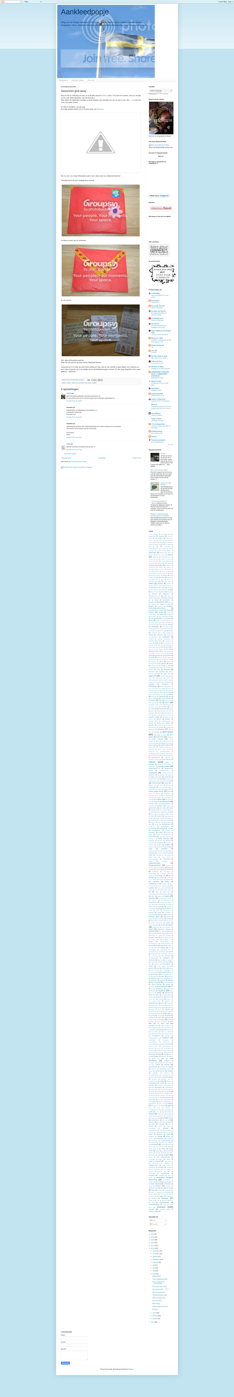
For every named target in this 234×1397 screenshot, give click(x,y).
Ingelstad (156, 801)
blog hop (170, 602)
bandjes (168, 583)
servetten (151, 1048)
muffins (168, 922)
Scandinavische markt (159, 1295)
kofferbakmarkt (161, 847)
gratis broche (167, 743)
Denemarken (152, 659)
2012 (156, 542)
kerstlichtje (162, 828)
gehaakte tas (167, 717)
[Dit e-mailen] (92, 380)
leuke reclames (162, 886)
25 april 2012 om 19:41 (74, 437)
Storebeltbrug (153, 1083)
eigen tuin (75, 383)
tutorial (162, 1118)
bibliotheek (166, 594)
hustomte (151, 797)
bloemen (162, 602)
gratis (159, 743)
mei (154, 1271)
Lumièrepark (169, 898)
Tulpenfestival (167, 1114)
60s (150, 546)
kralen (150, 861)
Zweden (161, 1207)
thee (150, 1101)
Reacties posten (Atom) (79, 461)
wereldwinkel (166, 1180)
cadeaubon (161, 624)
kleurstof (160, 840)
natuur (151, 929)
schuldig (160, 1044)
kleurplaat (151, 840)
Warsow (151, 1171)
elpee (163, 680)
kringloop (164, 861)
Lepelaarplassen (153, 883)
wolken (153, 1190)
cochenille (154, 633)
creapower (165, 637)
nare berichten (166, 927)
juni (154, 1268)
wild (172, 1182)
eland (168, 678)
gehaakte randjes (154, 717)
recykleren (152, 1017)
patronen (162, 980)
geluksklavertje (166, 721)
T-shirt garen (154, 1089)
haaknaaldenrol (168, 755)
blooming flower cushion (156, 610)
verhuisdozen (160, 1138)
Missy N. (154, 404)
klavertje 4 (152, 838)
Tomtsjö (168, 1107)
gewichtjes (152, 729)
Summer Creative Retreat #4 (159, 334)
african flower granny (164, 550)
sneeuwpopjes (153, 1067)
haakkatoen (162, 753)
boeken (151, 612)
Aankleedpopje (85, 12)
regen (159, 1017)
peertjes (170, 982)
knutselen (151, 847)
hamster (168, 764)
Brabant (168, 618)
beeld (169, 587)
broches (171, 620)
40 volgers (160, 544)
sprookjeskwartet (153, 1075)
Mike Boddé (158, 918)
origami (151, 966)
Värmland (159, 1134)
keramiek (168, 822)
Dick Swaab (169, 659)
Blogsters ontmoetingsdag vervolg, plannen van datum (160, 515)
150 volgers (159, 538)
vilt (157, 1148)
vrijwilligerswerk (153, 1165)
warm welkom (167, 1169)
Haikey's (154, 436)
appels (169, 563)
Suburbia (151, 1085)
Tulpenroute (169, 1116)
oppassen (152, 960)
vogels (166, 1155)
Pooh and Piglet (154, 999)
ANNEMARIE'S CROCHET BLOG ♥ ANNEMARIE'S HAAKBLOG (160, 374)
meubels (168, 914)
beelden (151, 589)
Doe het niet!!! (156, 1301)
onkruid (163, 953)
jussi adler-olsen (155, 814)
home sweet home (156, 791)
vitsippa (151, 1152)
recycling (168, 1015)
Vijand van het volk (155, 1146)
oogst (159, 956)
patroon (170, 980)
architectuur (152, 567)
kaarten (159, 816)
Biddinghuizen (153, 596)
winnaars (168, 1186)
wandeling (161, 1167)
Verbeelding (155, 293)
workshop (168, 1192)
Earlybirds (162, 671)
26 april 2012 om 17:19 (74, 449)
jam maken (163, 808)
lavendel (161, 879)
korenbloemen (160, 855)
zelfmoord (151, 1200)
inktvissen (165, 802)
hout (164, 795)
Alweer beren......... (156, 302)
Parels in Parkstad (156, 308)
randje (158, 1013)
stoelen (169, 1081)
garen (152, 711)
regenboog (167, 1017)
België (171, 589)
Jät (156, 810)
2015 (153, 1240)
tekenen (157, 1097)
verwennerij (154, 1144)
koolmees (160, 853)
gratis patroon (166, 745)
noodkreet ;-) (167, 939)
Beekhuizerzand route (157, 587)
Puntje (163, 1005)
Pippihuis (161, 991)
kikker (150, 834)
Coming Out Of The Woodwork (160, 401)
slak (165, 1054)
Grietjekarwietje (156, 431)
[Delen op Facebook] (99, 380)
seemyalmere (166, 1046)
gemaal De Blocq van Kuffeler (159, 723)
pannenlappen (155, 974)
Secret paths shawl (157, 433)
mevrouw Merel (154, 917)
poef (163, 995)
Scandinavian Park (167, 1033)
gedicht (159, 713)
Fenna (150, 694)
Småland (166, 1060)
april (154, 1274)
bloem (156, 600)
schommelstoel (153, 1042)
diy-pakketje (162, 663)
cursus (150, 643)
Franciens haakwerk (158, 440)
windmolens (167, 1184)
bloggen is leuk (165, 604)
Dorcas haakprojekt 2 (157, 442)
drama (161, 667)
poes (169, 995)
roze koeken (154, 1031)
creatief (151, 639)
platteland (168, 992)
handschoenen (166, 772)
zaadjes (94, 383)
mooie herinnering (156, 922)
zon (153, 1202)
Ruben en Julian (166, 1031)
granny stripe (152, 743)
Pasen (162, 978)
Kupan (169, 867)
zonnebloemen (164, 1202)
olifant (155, 947)
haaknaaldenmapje (156, 755)
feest (169, 692)
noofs (68, 444)
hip (170, 785)
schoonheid (166, 1042)
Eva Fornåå (152, 688)
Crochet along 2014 (155, 641)
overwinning (152, 972)
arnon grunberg (166, 571)
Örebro (156, 964)
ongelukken (154, 953)
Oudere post (137, 458)
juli (154, 1265)
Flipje (160, 700)
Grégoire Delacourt (165, 747)
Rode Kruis (163, 1027)
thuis (155, 1101)
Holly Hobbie (167, 789)
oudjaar (171, 968)
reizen (163, 1019)
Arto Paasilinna (153, 573)
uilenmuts (151, 1122)
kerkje (156, 824)
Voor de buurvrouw (158, 1292)
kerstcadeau (165, 826)
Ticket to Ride (163, 1101)
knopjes (151, 844)
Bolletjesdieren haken (157, 378)
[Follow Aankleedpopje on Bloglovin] (159, 197)
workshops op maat (157, 420)
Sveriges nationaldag (164, 1085)
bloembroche (152, 602)
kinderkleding (152, 836)
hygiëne (159, 797)
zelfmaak (164, 1198)
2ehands (167, 542)
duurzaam (152, 671)
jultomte (165, 812)
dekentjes (151, 657)
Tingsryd (170, 1103)
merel (159, 912)
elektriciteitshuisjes (154, 680)
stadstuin (159, 1077)
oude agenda (161, 966)
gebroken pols (167, 711)
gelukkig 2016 (153, 721)
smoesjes (151, 1062)
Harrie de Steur (153, 779)
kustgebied (155, 871)
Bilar (169, 596)
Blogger (131, 1369)
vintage (163, 1148)
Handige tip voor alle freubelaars (160, 368)
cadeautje (170, 624)
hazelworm (168, 779)
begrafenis (164, 589)
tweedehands (155, 1120)
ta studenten (164, 1089)
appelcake (152, 563)
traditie (151, 1112)
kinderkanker (167, 834)
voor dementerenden (163, 1157)
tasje (169, 1095)
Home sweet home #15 (160, 1306)
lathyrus (169, 877)
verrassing (162, 1142)
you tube (163, 1194)
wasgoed (160, 1171)
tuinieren (152, 1114)
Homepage (102, 458)
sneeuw (166, 1065)
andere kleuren (153, 559)
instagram (160, 806)
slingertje (163, 1056)
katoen (153, 822)
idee (165, 797)
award (163, 577)
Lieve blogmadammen (159, 501)
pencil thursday (157, 984)
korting (169, 855)
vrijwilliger (167, 1163)
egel (158, 673)
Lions (152, 896)
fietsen (171, 694)
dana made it (167, 643)
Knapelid (151, 842)
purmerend (170, 1005)
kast (160, 820)
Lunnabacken (153, 902)
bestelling (170, 592)
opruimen (160, 962)
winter (162, 1188)
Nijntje (162, 937)
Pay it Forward (156, 982)
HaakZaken (155, 388)
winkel (150, 1186)
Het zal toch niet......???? (160, 1289)
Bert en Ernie (154, 592)
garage (171, 708)
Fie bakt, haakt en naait (159, 356)
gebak (158, 711)
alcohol (151, 555)
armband (156, 571)
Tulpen (159, 1114)
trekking (169, 1112)
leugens (164, 883)
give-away (88, 383)
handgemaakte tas (154, 768)
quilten (166, 1007)
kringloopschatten (155, 863)
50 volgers (168, 544)
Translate (165, 94)
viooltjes (157, 1151)
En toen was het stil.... (157, 363)
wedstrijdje (161, 1175)
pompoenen (159, 997)
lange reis (162, 875)
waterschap (152, 1173)
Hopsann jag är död (155, 795)
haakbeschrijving (164, 751)
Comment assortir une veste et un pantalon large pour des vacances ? (161, 408)
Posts (153, 1220)
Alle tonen (170, 444)
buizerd (160, 622)
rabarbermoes (152, 1011)
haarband (167, 757)
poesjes (151, 997)
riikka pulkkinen (166, 1025)
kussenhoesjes (168, 869)
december (156, 1251)
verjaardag (154, 1140)
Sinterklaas (152, 1054)
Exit (150, 690)
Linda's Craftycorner (158, 399)
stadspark (151, 1077)
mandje (169, 906)
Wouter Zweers (153, 1194)
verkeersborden (165, 1140)
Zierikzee (164, 1200)
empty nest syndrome (155, 682)
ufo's (163, 1120)
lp (163, 898)
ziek (158, 1200)
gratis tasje (152, 747)
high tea (162, 785)
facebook (156, 690)
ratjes (171, 1013)
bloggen (153, 604)
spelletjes (170, 1071)
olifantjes (162, 947)
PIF (172, 986)
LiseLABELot (155, 413)
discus (150, 663)
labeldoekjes (152, 873)
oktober (155, 1256)
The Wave (161, 1099)
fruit (155, 708)
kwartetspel (167, 871)
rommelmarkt (152, 1029)
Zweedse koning (165, 1209)
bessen (163, 592)
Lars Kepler (160, 877)
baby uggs (167, 581)
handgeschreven (164, 770)
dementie (159, 657)
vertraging (170, 1142)
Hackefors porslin (154, 759)
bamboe (104, 95)
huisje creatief (156, 419)
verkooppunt (152, 1142)
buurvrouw (168, 622)
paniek (171, 972)
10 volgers (164, 534)
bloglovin (160, 606)
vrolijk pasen (166, 1165)
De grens (166, 647)
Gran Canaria (157, 739)
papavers (155, 976)
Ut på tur (153, 352)
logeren (159, 896)
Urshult (151, 1126)
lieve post (166, 892)
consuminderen (153, 637)
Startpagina (63, 80)
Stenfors (154, 1079)
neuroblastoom (168, 931)
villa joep (167, 1146)
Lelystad (156, 882)
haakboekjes (152, 753)
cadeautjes (155, 627)
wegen (150, 1177)
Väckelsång (152, 1128)
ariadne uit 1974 (159, 569)
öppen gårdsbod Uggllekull (165, 960)
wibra (157, 1182)
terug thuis (152, 1099)
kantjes (151, 818)
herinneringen (156, 783)
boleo (169, 612)
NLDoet (169, 937)
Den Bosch (168, 657)
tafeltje (152, 1091)
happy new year (156, 777)
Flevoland (152, 700)
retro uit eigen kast (161, 1023)
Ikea (167, 799)
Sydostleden (158, 1087)
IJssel (150, 799)
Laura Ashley (152, 879)
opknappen (166, 958)
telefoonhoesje (166, 1097)
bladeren (151, 598)
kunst (163, 867)
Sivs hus (154, 351)
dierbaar (153, 661)
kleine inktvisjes (163, 838)
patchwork (154, 980)
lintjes (171, 894)
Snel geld (162, 1067)
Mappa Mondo (162, 908)
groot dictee (162, 749)
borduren (153, 616)
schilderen (165, 1038)
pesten (168, 984)
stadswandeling (168, 1077)
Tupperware (154, 1118)
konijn (150, 848)
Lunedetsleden (165, 900)
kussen (158, 869)
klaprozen (168, 836)
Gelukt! (163, 454)
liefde (157, 892)
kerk (150, 824)
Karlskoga (153, 820)
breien (151, 620)
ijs (170, 797)
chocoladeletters (159, 630)
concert (169, 635)
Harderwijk (167, 777)
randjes (165, 1013)
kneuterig (160, 842)
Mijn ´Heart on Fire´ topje (158, 358)
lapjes (152, 877)
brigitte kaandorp (161, 620)
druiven (151, 669)
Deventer (161, 659)
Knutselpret (155, 300)
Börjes (166, 616)
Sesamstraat (167, 1048)
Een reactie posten (70, 454)
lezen (169, 888)
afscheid (162, 552)
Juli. (152, 347)
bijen (162, 596)
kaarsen (171, 814)
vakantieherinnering (165, 1130)
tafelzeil (159, 1091)
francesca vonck (153, 707)
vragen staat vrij (168, 1161)
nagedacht (156, 927)
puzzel (152, 1007)
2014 (153, 1243)
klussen (168, 840)
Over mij (91, 80)
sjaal (159, 1054)
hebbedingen (152, 781)
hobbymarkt (152, 787)
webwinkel (152, 1175)
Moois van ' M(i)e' (157, 338)
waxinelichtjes (165, 1173)
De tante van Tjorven (158, 311)
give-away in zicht (160, 735)
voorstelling (152, 1159)
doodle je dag (166, 665)
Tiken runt (162, 1103)
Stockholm (161, 1081)
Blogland (151, 606)
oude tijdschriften (161, 968)
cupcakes (168, 641)
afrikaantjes (152, 553)
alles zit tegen (160, 555)
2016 (153, 1237)
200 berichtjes (163, 540)
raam (159, 1009)
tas (170, 1091)
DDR (167, 645)
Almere (170, 555)
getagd (169, 727)
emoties (169, 680)
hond (169, 791)
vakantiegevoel (153, 1130)
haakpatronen (156, 757)
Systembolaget (169, 1087)
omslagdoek (152, 951)
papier (162, 976)
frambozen (168, 704)
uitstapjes (162, 1124)
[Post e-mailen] (88, 379)
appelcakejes (161, 563)
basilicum (151, 585)
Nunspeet (166, 945)
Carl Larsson (160, 628)
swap (150, 1087)
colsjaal (151, 635)
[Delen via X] (97, 380)
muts (156, 925)
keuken (168, 832)
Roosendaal (169, 1029)
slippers (171, 1056)
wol (172, 1188)
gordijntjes (170, 737)
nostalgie (158, 945)
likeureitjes (164, 894)
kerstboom (152, 826)
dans (162, 645)
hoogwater (167, 793)
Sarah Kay (157, 1033)
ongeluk (170, 951)
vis (162, 1151)
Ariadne (161, 567)
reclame (160, 1015)
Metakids (151, 914)
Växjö (168, 1134)
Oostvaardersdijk (153, 958)
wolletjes (159, 1190)
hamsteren (152, 766)
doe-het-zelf (154, 665)
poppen (167, 1001)
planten (159, 993)
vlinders (153, 1155)
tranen (157, 1112)
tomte (158, 1107)
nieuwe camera (161, 933)
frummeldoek (162, 708)
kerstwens (152, 832)
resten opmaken (162, 1021)
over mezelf (155, 970)
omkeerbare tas (165, 949)
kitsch (161, 836)
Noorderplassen (153, 943)
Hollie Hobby (158, 789)
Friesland (164, 707)
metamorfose (160, 914)
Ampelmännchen (166, 557)
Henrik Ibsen (163, 781)
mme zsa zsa (169, 920)
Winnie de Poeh (153, 1188)
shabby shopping (154, 1050)
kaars (164, 814)
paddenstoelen (162, 972)
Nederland (152, 931)
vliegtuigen (164, 1152)
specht (150, 1071)
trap (163, 1112)
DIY (156, 663)
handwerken (161, 775)
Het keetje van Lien (158, 306)
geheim (151, 719)
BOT (162, 618)
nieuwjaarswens (153, 937)
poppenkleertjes (153, 1003)
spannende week (164, 1069)
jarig (152, 810)
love (159, 898)
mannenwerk (152, 908)
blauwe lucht (167, 598)
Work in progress (156, 1192)
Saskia (68, 393)
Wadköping (152, 1167)
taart (172, 1089)
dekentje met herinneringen (163, 655)
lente (167, 882)
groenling (151, 749)
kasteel (165, 820)
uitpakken (164, 1122)
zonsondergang (154, 1204)
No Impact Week (154, 939)
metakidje (167, 912)
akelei (169, 552)
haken (152, 762)
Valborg (151, 1132)
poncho (168, 997)
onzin (152, 956)
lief (150, 892)
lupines (162, 902)
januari (155, 1318)
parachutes (170, 976)
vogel (159, 1155)
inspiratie (151, 806)
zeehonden (170, 1196)
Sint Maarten (160, 1052)
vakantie (165, 1128)
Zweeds (151, 1209)
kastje (171, 820)
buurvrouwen (152, 624)
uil (169, 1120)
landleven (163, 873)
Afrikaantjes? (156, 1276)
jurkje (171, 812)
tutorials (170, 1118)
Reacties (154, 1224)
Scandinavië (155, 1036)
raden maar (168, 1011)
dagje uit (157, 643)
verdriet (151, 1138)
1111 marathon (160, 536)
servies (159, 1048)
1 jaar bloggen (153, 534)
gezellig (156, 732)
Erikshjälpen (153, 686)
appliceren (168, 565)
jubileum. (158, 812)
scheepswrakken (153, 1038)
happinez (170, 775)
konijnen (164, 849)
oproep (153, 962)
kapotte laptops (159, 818)
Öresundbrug (166, 964)
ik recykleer (158, 799)
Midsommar (166, 916)
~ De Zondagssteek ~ (158, 424)
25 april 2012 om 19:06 (74, 401)
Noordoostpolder (166, 943)
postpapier (170, 1003)
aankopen (167, 546)
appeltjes (159, 565)
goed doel (159, 737)
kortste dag (152, 857)
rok (170, 1027)
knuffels (167, 845)
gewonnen (81, 383)
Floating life (168, 700)
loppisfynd (152, 898)
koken (169, 847)
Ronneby (161, 1029)
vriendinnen (155, 1163)
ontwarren (170, 953)
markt (157, 910)
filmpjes (163, 698)
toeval (150, 1107)
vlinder (171, 1152)
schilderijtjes (152, 1040)
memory (151, 912)
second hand (153, 1046)
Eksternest (159, 678)
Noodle (151, 941)
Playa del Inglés (154, 995)
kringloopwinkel (155, 865)
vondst (150, 1157)
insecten (151, 803)
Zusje (164, 1204)
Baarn (169, 579)
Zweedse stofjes (153, 1211)
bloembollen (166, 600)
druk (158, 669)
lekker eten (169, 879)
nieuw (152, 933)
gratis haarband (153, 745)
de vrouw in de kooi (160, 653)
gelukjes (167, 719)
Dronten (168, 667)
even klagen (161, 688)
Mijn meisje (156, 1303)
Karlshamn (170, 818)
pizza (152, 992)
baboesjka (152, 581)
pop (162, 999)
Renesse (151, 1021)
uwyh (168, 1126)
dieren (161, 661)
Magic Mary (152, 906)
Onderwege (162, 951)
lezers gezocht (153, 890)
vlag (157, 1152)
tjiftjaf (169, 1105)
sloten (154, 1058)
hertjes (166, 783)
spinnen (166, 1073)
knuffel (159, 844)
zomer (171, 1200)
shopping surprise (166, 1050)
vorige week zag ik (164, 1159)
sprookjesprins (166, 1075)
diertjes (169, 661)
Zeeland (154, 1198)
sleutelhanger (155, 1056)
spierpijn (155, 1073)
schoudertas (152, 1044)
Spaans (153, 1069)
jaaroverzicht (152, 808)
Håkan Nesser (166, 759)
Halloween (160, 764)
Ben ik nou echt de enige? (159, 470)
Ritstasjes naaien (156, 390)
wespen (151, 1182)
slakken (171, 1054)
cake (164, 626)
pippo (171, 990)
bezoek (154, 594)
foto (160, 702)
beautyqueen (169, 585)
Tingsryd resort (156, 1105)
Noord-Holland (165, 941)
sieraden (151, 1052)
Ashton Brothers (155, 575)
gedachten (152, 713)
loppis (167, 896)
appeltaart (152, 565)
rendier (169, 1019)
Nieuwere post (66, 458)
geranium (160, 725)
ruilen (150, 1033)
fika (170, 696)
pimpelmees (159, 988)
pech (164, 982)
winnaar (158, 1186)
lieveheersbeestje (154, 894)
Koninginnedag (166, 851)
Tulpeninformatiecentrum (156, 1116)
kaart (152, 816)
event (169, 688)
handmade (153, 773)
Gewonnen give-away (159, 1286)
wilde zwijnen (155, 1184)
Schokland (166, 1040)
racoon (161, 1011)
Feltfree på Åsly (156, 361)
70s (157, 546)
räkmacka (151, 1013)
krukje (157, 867)
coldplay (168, 633)
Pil (152, 988)
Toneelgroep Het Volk (155, 1110)
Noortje (151, 945)
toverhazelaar (167, 1110)
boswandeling (155, 618)
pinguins (168, 988)
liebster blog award (165, 890)
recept (153, 1015)
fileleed (151, 698)
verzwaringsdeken (166, 1144)
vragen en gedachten (155, 1161)
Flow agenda (152, 702)
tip (164, 1105)
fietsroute (153, 696)
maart (155, 1313)
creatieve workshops (163, 639)
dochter (171, 663)
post (162, 1003)
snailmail (157, 1064)
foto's (167, 702)
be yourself (159, 585)
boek (168, 610)
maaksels (160, 904)
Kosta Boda (166, 857)
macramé (168, 904)
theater (169, 1099)
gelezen (159, 719)
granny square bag (165, 741)
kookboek (152, 853)
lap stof (171, 875)
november (156, 1254)
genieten (151, 725)
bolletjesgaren (153, 614)
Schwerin (168, 1044)
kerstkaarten (152, 828)
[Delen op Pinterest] (101, 380)
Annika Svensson (154, 561)
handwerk (152, 775)
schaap (167, 1036)
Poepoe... (155, 1309)
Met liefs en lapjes (157, 367)
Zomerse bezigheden (157, 320)
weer (169, 1175)
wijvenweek (164, 1182)
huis (169, 795)
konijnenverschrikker (154, 851)
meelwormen (166, 910)
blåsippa (158, 598)
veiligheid (151, 1136)
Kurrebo (151, 869)
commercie (159, 635)
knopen (168, 842)
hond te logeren (154, 793)
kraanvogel (166, 859)
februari (155, 1316)
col (161, 633)
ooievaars (167, 956)
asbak (171, 573)
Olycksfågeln (152, 949)
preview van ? (155, 1005)
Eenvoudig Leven (157, 318)
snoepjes (170, 1067)
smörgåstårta (161, 1062)
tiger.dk (171, 1101)
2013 (161, 542)
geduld (166, 713)
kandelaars (168, 816)
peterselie (151, 986)
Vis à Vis (168, 1151)
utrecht (160, 1126)
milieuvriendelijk (168, 918)
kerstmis (170, 828)
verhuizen (170, 1138)
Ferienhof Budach (160, 694)
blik (150, 600)
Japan (171, 808)
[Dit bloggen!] (94, 380)
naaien (170, 925)
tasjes (150, 1097)
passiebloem (169, 978)
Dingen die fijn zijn (157, 345)
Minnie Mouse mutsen (157, 920)
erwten (162, 686)
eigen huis (167, 673)
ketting (161, 832)
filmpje (157, 698)
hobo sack (162, 787)
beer (157, 589)
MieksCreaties (156, 381)
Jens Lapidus (163, 810)
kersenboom (166, 824)
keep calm (160, 822)
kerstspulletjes (156, 830)
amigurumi (155, 557)
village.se (151, 1148)
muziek (163, 925)
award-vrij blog (159, 579)
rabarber (167, 1009)
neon (160, 931)
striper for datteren (156, 415)
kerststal (167, 830)
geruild (161, 727)
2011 (153, 1322)
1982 (167, 538)
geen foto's (157, 715)
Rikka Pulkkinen (153, 1027)
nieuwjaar (168, 935)
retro (171, 1021)
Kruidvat (151, 867)
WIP (167, 1188)
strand (162, 1083)
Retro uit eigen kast (158, 1298)
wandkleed (170, 1167)
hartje (161, 779)
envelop (151, 684)
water (168, 1171)
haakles (171, 753)
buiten (153, 622)
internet (168, 806)
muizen (151, 925)
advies (164, 548)
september (156, 1259)
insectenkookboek (164, 803)
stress (169, 1083)
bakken (151, 583)
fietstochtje (162, 696)
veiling (160, 1136)
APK (170, 561)
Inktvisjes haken (78, 80)
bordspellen (169, 614)
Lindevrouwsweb (157, 394)
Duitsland (167, 669)
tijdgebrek (153, 1103)
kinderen (158, 834)
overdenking (166, 970)
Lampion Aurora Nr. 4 (157, 395)
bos (172, 616)
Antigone (163, 561)
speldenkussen (159, 1071)
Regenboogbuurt (153, 1019)
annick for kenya (166, 559)
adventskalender (153, 548)
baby (159, 581)
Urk (169, 1124)
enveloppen (165, 684)
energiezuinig (167, 682)
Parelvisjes (154, 978)
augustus (156, 1262)
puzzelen (159, 1007)
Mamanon (100, 109)
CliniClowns (169, 630)
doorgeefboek (153, 667)
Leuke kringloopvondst (159, 1279)
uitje (158, 1122)
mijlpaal (151, 918)
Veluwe (168, 1136)
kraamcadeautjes (153, 859)
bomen (161, 614)
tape (165, 1091)
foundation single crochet (156, 704)
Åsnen (165, 575)
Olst (170, 947)
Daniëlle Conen (153, 645)
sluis (162, 1058)
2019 (153, 1234)
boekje (161, 612)
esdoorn (168, 686)
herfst (171, 781)
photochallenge (162, 986)
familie (164, 692)
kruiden (168, 865)
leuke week (160, 888)
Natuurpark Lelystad (164, 929)
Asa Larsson (163, 573)
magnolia (161, 906)
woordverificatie (168, 1190)
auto (157, 577)
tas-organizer (161, 1095)
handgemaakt (163, 766)
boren (160, 616)
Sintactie (168, 1052)
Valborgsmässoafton (162, 1132)
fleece (169, 698)
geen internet (167, 715)
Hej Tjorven (155, 324)
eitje (150, 678)
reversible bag (153, 1025)
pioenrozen (152, 990)
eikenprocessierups (165, 676)
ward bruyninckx (155, 1169)
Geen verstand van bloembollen (158, 1282)
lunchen (154, 900)
